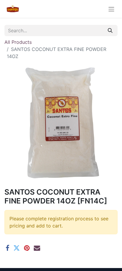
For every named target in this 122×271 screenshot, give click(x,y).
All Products (18, 42)
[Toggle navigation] (111, 8)
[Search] (110, 30)
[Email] (37, 248)
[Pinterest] (27, 248)
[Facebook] (7, 248)
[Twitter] (16, 248)
